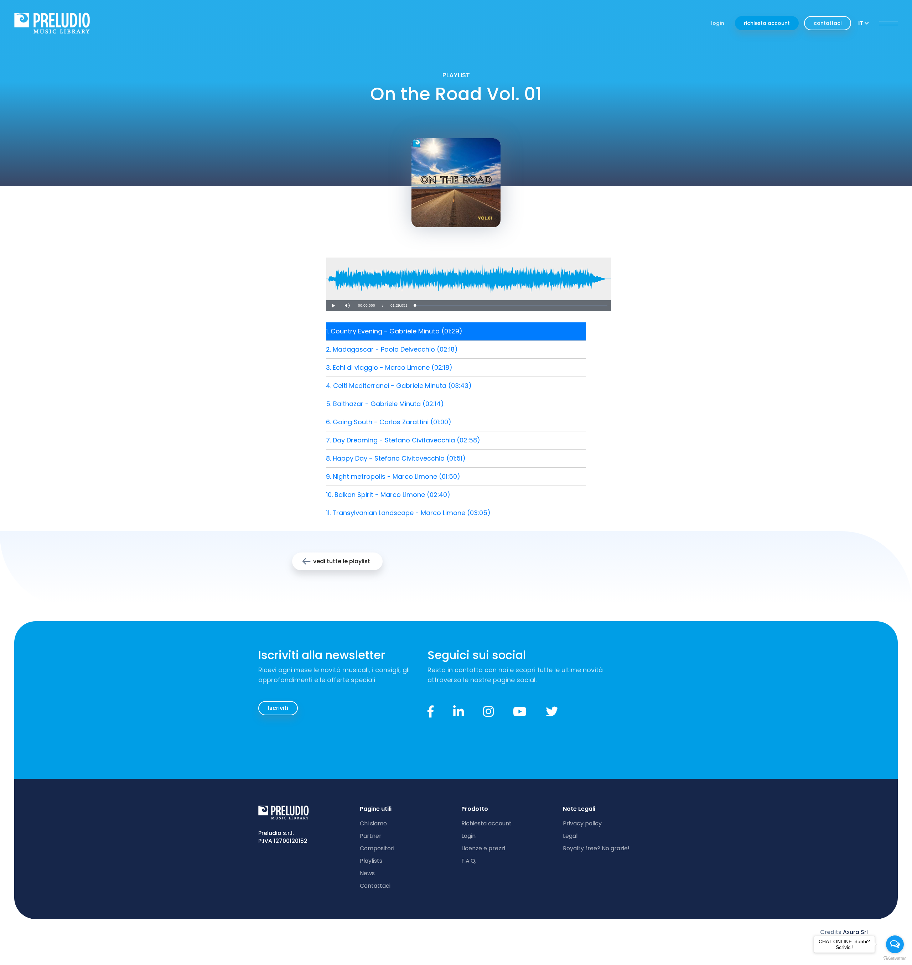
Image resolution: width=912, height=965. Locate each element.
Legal (570, 836)
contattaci (827, 23)
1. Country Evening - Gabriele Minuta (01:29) (394, 331)
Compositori (377, 848)
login (717, 23)
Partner (371, 836)
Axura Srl (855, 932)
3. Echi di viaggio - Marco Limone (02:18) (389, 367)
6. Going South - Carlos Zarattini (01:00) (388, 421)
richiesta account (767, 23)
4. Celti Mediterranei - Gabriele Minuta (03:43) (399, 385)
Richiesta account (486, 823)
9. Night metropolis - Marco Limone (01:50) (393, 476)
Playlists (371, 861)
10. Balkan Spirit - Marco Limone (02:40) (388, 494)
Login (468, 836)
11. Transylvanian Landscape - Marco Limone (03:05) (408, 512)
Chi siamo (373, 823)
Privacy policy (582, 823)
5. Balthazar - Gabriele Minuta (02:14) (385, 403)
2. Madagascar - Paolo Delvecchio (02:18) (392, 349)
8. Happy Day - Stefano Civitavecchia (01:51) (396, 458)
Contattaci (375, 886)
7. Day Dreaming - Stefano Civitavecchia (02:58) (403, 440)
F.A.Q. (468, 861)
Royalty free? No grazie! (596, 848)
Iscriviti (278, 708)
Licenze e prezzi (483, 848)
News (367, 873)
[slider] (511, 305)
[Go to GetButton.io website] (895, 958)
